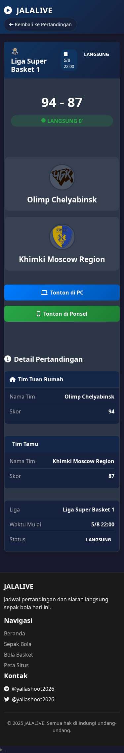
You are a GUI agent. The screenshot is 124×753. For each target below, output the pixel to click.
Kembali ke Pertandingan (43, 24)
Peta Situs (16, 665)
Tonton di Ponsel (65, 313)
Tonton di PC (66, 292)
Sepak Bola (17, 644)
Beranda (14, 633)
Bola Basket (18, 654)
